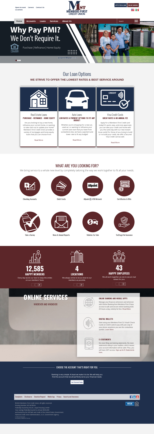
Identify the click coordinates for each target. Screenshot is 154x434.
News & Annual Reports (61, 234)
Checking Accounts (30, 198)
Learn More (109, 329)
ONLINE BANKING (133, 5)
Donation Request (40, 397)
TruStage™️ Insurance (124, 234)
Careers (31, 7)
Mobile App (51, 397)
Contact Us (40, 7)
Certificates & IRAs (124, 198)
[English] (132, 10)
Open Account (20, 7)
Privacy (59, 397)
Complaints (18, 397)
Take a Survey (30, 234)
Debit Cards (61, 198)
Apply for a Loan (120, 5)
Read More (38, 140)
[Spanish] (137, 10)
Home (19, 21)
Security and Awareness (71, 397)
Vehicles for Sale (93, 234)
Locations (19, 10)
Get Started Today (77, 382)
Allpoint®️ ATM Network (93, 198)
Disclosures (28, 397)
